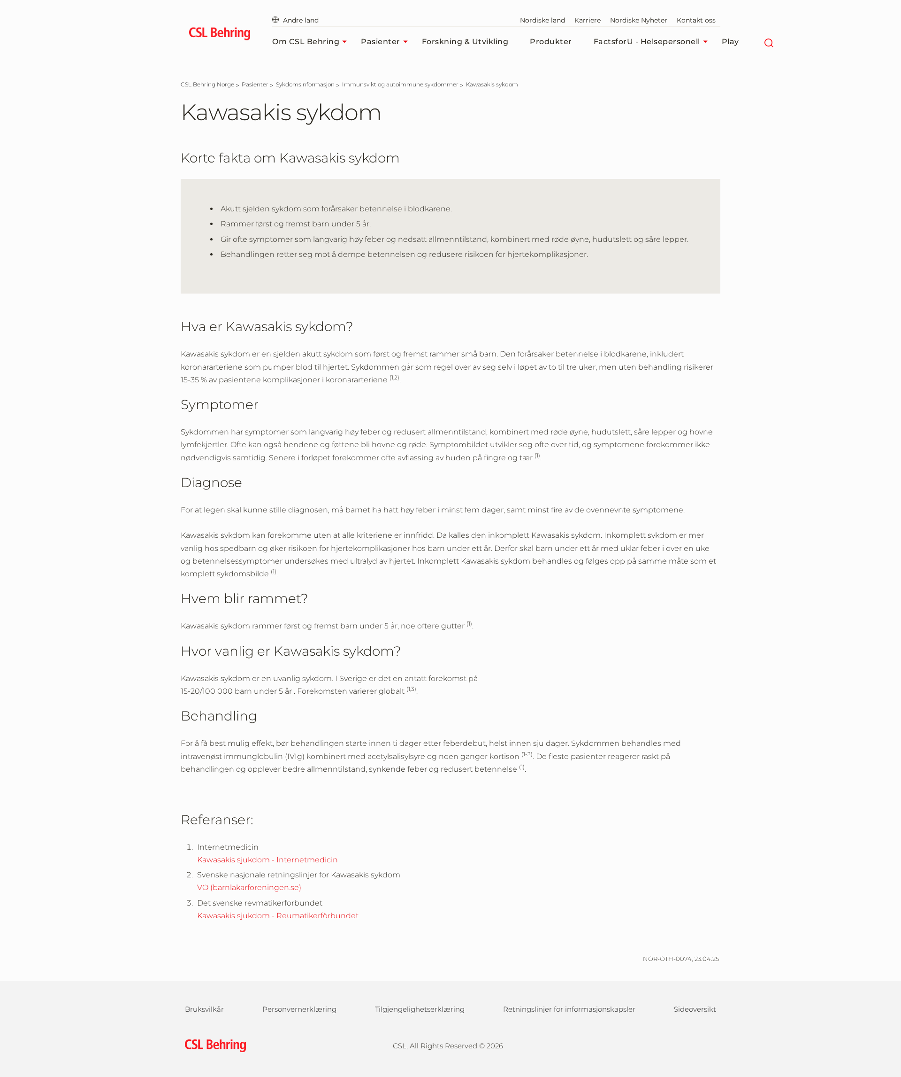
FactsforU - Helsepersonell (647, 41)
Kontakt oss (696, 20)
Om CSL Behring (305, 41)
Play (730, 41)
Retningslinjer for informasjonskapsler (569, 1009)
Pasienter (380, 41)
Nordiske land (542, 20)
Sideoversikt (695, 1009)
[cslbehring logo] (219, 35)
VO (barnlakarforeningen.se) (249, 887)
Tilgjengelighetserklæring (420, 1009)
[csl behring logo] (213, 1044)
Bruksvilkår (204, 1009)
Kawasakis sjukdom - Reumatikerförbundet (278, 915)
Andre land (301, 20)
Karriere (587, 20)
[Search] (769, 42)
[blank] (702, 1044)
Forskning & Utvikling (465, 41)
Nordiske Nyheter (638, 20)
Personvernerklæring (299, 1009)
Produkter (551, 41)
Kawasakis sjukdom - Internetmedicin (267, 859)
